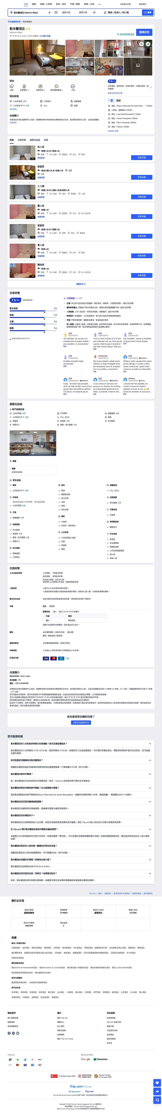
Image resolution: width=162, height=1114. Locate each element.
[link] (125, 4)
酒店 (100, 893)
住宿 (26, 4)
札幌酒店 (25, 997)
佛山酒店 (142, 992)
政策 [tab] (46, 140)
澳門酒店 (97, 992)
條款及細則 (61, 1030)
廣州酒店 (51, 992)
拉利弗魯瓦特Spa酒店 (117, 948)
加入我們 (60, 1026)
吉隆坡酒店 (16, 997)
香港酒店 (24, 992)
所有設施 (13, 109)
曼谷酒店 (78, 992)
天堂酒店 (58, 953)
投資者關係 (111, 1018)
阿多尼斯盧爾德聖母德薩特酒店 (96, 953)
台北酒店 (60, 992)
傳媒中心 (60, 1022)
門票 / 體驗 (75, 4)
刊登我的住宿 (112, 1030)
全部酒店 (110, 1035)
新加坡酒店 (45, 997)
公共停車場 (17, 413)
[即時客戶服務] (157, 1100)
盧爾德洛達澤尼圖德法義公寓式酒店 (38, 953)
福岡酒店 (115, 992)
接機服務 (111, 413)
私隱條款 (60, 1035)
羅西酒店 (141, 948)
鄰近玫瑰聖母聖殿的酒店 (100, 968)
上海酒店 (69, 992)
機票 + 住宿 (89, 4)
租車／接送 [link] (61, 4)
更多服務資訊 (13, 1026)
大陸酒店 (56, 948)
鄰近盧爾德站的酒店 (43, 973)
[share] (157, 1091)
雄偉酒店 (67, 953)
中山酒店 (133, 992)
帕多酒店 (25, 948)
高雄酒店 (55, 997)
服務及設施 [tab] (35, 140)
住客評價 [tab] (22, 140)
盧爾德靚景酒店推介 (19, 982)
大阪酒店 (88, 992)
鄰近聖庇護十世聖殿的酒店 (77, 968)
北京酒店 (124, 992)
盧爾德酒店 (136, 893)
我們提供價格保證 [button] (127, 34)
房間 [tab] (12, 140)
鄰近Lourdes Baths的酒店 (122, 968)
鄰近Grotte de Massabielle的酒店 (24, 968)
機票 (34, 4)
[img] (37, 57)
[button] (99, 4)
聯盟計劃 (110, 1026)
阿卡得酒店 (131, 953)
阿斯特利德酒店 (18, 958)
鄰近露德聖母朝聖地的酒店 (22, 973)
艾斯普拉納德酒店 (117, 953)
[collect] (157, 1083)
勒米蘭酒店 (17, 29)
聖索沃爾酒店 (37, 948)
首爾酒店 (106, 992)
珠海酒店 (33, 992)
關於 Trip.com (62, 1018)
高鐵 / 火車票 (46, 4)
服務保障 (11, 1022)
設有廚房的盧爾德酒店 (38, 982)
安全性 (109, 1043)
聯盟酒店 (47, 948)
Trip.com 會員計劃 (114, 1022)
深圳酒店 (15, 992)
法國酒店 (107, 893)
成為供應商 (111, 1039)
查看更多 (13, 123)
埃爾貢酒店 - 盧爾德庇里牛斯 (95, 948)
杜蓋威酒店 (16, 948)
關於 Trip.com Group (65, 1039)
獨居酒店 (131, 948)
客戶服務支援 (13, 1018)
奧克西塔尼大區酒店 (122, 893)
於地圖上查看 (113, 131)
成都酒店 (35, 997)
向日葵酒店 (77, 948)
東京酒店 (42, 992)
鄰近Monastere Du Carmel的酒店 (52, 968)
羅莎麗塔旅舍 (17, 953)
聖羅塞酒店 (77, 953)
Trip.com (92, 893)
